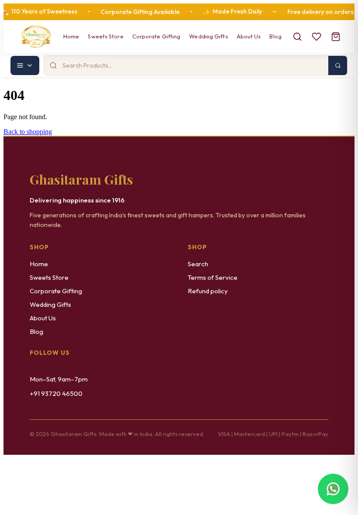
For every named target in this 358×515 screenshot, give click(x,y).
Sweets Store (105, 36)
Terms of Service (213, 277)
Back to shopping (27, 131)
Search (198, 264)
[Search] (297, 37)
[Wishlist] (317, 37)
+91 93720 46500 (56, 393)
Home (71, 36)
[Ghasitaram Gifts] (36, 37)
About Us (249, 36)
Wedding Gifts (208, 36)
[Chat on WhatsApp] (333, 489)
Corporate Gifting (156, 36)
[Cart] (336, 37)
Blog (275, 36)
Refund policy (208, 291)
